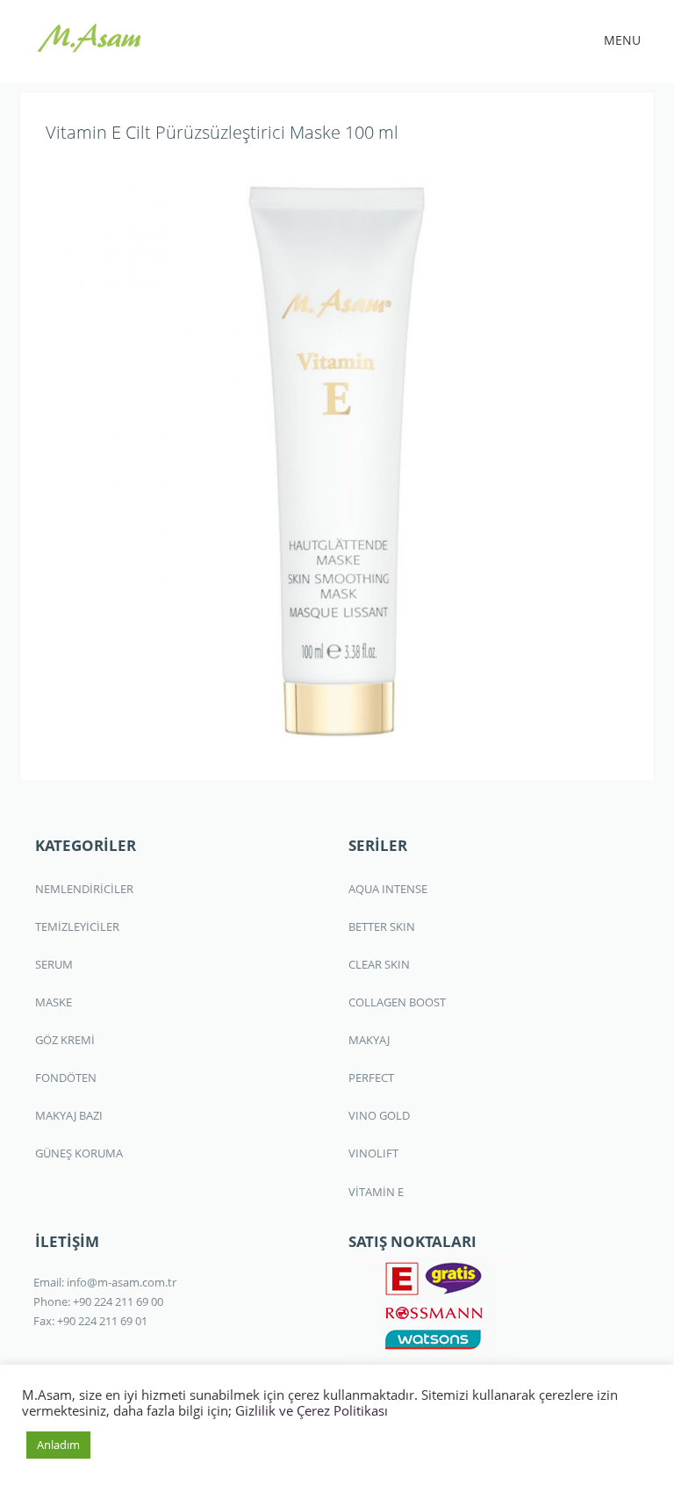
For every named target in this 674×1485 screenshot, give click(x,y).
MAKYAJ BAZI (69, 1115)
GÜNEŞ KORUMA (79, 1153)
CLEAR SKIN (379, 964)
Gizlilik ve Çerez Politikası (311, 1410)
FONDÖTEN (66, 1077)
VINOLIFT (373, 1153)
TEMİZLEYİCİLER (77, 926)
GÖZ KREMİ (65, 1040)
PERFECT (371, 1077)
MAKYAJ (369, 1040)
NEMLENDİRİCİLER (84, 889)
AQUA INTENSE (387, 889)
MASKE (53, 1002)
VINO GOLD (379, 1115)
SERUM (54, 964)
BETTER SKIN (381, 926)
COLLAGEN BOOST (397, 1002)
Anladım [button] (58, 1445)
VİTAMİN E (376, 1192)
